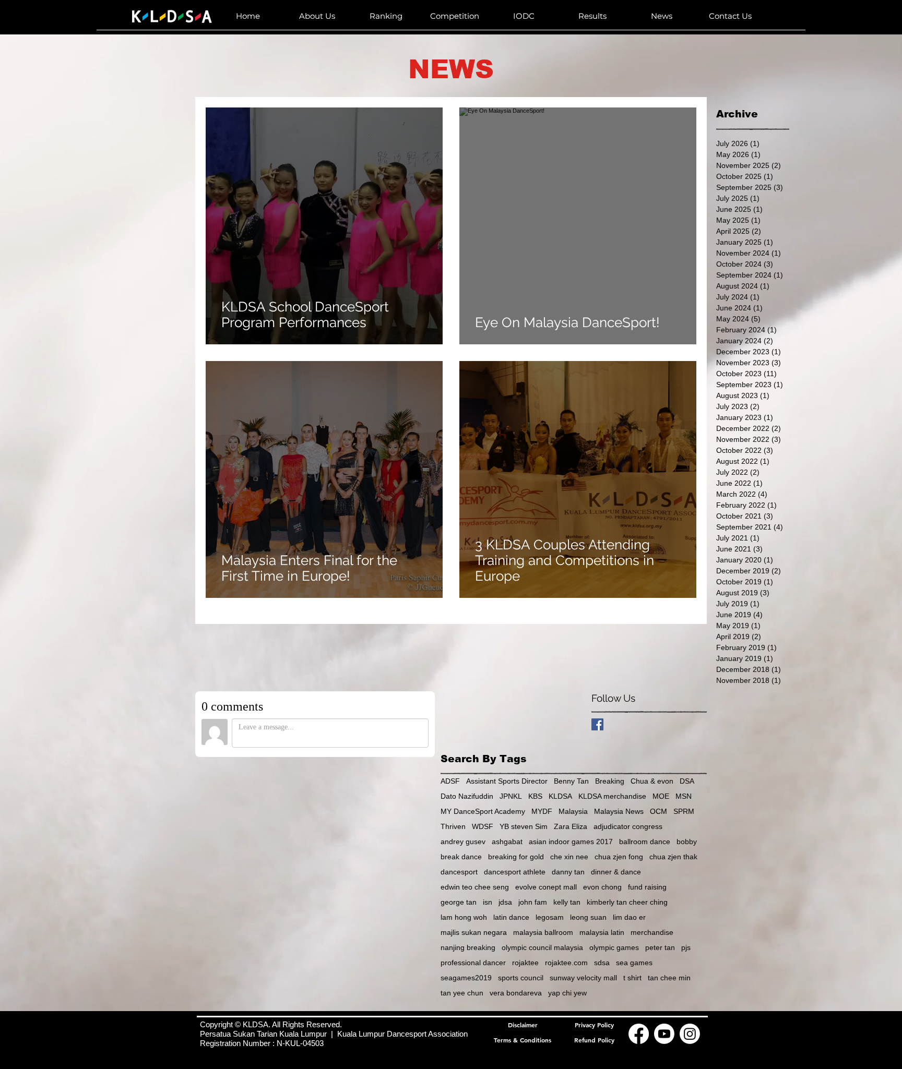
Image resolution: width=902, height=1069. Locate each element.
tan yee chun (462, 993)
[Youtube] (664, 1034)
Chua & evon (652, 781)
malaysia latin (601, 932)
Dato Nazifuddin (467, 796)
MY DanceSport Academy (483, 811)
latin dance (511, 917)
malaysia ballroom (543, 932)
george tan (459, 902)
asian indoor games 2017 (571, 841)
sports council (520, 978)
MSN (683, 796)
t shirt (632, 978)
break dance (461, 856)
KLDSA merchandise (612, 796)
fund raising (647, 887)
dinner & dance (616, 872)
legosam (550, 917)
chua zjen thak (673, 856)
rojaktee (525, 962)
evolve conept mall (546, 887)
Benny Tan (571, 781)
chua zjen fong (619, 856)
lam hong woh (464, 917)
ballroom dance (644, 841)
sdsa (602, 962)
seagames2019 (466, 978)
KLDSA (560, 796)
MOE (660, 796)
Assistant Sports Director (507, 781)
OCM (658, 811)
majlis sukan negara (474, 932)
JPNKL (511, 796)
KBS (535, 796)
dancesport (459, 872)
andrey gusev (463, 841)
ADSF (450, 781)
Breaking (609, 781)
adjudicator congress (628, 826)
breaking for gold (516, 856)
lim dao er (629, 917)
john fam (532, 902)
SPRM (683, 811)
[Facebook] (638, 1034)
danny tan (568, 872)
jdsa (505, 902)
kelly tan (566, 902)
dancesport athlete (514, 872)
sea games (634, 962)
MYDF (541, 811)
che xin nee (569, 856)
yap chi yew (567, 993)
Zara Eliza (570, 826)
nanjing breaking (468, 947)
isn (487, 902)
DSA (687, 781)
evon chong (602, 887)
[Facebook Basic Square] (597, 724)
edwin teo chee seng (475, 887)
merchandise (652, 932)
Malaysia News (619, 811)
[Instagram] (690, 1034)
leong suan (588, 917)
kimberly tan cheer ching (627, 902)
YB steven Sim (524, 826)
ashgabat (507, 841)
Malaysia (573, 811)
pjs (686, 947)
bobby (686, 841)
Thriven (453, 826)
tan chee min (669, 978)
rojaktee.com (566, 962)
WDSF (482, 826)
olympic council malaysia (542, 947)
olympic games (614, 947)
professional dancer (473, 962)
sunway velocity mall (583, 978)
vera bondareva (516, 993)
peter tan (660, 947)
